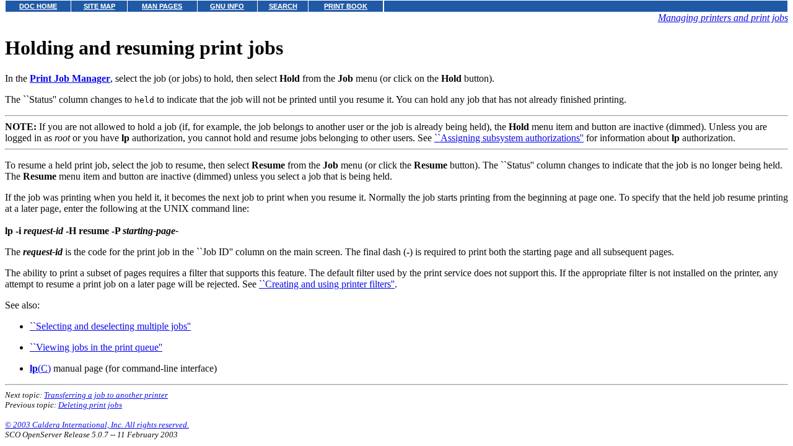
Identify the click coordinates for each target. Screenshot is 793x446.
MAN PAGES (162, 6)
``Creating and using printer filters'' (327, 284)
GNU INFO (227, 6)
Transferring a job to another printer (106, 395)
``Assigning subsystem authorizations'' (509, 138)
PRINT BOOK (345, 6)
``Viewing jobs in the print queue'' (96, 347)
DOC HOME (38, 6)
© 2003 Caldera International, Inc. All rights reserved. (97, 424)
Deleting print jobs (90, 404)
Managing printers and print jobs (723, 17)
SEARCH (283, 6)
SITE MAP (99, 6)
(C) (40, 368)
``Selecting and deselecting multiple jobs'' (110, 326)
